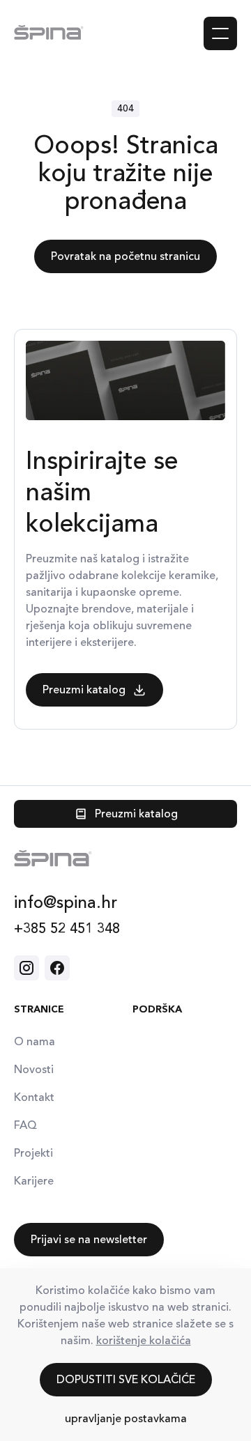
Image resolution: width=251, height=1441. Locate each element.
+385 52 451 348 (67, 928)
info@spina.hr (65, 902)
